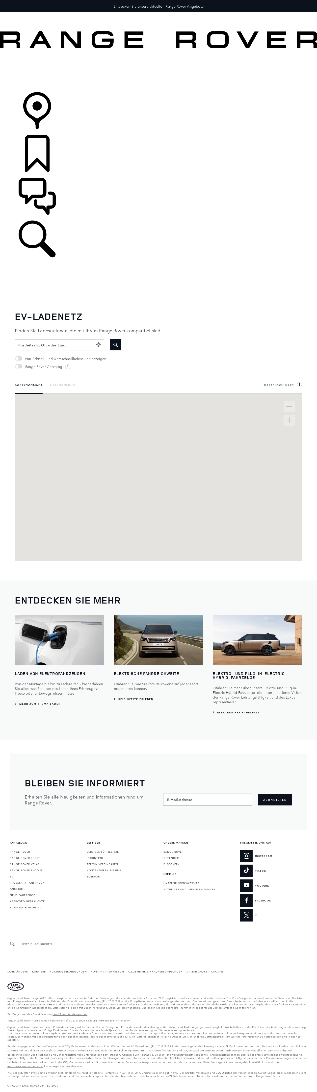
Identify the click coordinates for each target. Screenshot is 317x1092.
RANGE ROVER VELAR (25, 864)
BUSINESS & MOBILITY (25, 907)
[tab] (29, 385)
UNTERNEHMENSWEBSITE (181, 883)
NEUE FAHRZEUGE (22, 895)
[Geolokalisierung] (98, 345)
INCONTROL (95, 858)
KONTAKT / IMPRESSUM (107, 971)
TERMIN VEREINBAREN (102, 864)
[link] (158, 70)
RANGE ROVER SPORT (25, 858)
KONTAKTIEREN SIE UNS (104, 870)
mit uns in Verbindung (93, 1007)
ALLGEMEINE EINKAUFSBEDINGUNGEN (155, 971)
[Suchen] (115, 344)
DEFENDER (171, 858)
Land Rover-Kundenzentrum (70, 1014)
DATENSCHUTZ (196, 971)
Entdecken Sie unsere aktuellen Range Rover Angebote (158, 6)
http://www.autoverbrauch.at (25, 1066)
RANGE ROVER (20, 851)
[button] (158, 14)
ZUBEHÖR (93, 876)
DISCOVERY (171, 864)
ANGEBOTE (18, 889)
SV (11, 876)
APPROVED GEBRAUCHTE (27, 901)
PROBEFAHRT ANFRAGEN (27, 882)
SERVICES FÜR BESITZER (104, 851)
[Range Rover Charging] (68, 367)
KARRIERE (39, 971)
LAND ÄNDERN (17, 971)
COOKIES (217, 971)
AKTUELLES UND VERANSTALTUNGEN (189, 889)
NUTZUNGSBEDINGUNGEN (68, 971)
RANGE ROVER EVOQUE (26, 870)
